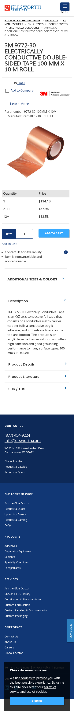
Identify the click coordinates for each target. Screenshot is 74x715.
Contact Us (11, 636)
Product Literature (23, 376)
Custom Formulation (17, 605)
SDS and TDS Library (17, 594)
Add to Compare (22, 90)
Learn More (19, 103)
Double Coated (58, 24)
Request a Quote (15, 509)
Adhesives (11, 546)
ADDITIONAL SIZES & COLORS (32, 279)
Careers (9, 647)
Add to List (9, 244)
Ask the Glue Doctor (17, 503)
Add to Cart (54, 233)
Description (17, 301)
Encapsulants (13, 568)
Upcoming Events (15, 514)
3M (29, 24)
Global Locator (14, 653)
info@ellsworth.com (23, 440)
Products (51, 20)
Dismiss (37, 701)
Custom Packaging (16, 616)
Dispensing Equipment (18, 551)
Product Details (21, 364)
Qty (9, 234)
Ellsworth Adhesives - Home (22, 20)
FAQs (8, 525)
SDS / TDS (16, 389)
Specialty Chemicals (17, 562)
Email (21, 83)
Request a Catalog (16, 520)
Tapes (40, 24)
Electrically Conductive (24, 27)
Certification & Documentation (23, 599)
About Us (10, 642)
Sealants (10, 557)
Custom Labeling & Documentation (26, 610)
